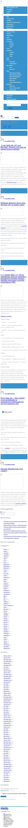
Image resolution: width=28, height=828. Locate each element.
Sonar (5, 637)
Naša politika (10, 9)
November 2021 (7, 743)
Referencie (6, 93)
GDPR (8, 13)
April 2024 (6, 689)
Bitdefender (9, 84)
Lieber (5, 607)
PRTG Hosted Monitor (15, 76)
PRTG (8, 71)
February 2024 (7, 693)
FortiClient (6, 584)
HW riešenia (7, 91)
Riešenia (11, 43)
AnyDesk (6, 553)
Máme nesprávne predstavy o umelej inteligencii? (15, 525)
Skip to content (4, 807)
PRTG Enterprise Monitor (16, 74)
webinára (7, 448)
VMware (6, 642)
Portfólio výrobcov (11, 31)
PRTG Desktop (13, 78)
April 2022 (6, 734)
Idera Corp (12, 69)
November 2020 (7, 766)
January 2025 (7, 672)
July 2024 (6, 683)
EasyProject (6, 577)
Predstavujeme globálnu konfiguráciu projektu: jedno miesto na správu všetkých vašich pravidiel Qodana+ (15, 532)
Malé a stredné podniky (15, 87)
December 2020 (7, 764)
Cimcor (8, 48)
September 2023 (7, 702)
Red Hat (5, 624)
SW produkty (7, 30)
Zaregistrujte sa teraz (12, 182)
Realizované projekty (11, 99)
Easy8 (8, 37)
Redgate (5, 626)
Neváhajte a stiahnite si (21, 503)
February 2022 (7, 738)
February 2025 (7, 670)
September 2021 (7, 747)
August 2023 (7, 704)
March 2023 (6, 713)
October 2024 (7, 678)
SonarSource (9, 41)
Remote (11, 54)
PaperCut (6, 620)
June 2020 (6, 775)
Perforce (5, 622)
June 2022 (6, 730)
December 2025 (7, 659)
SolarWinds (6, 635)
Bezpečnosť (6, 564)
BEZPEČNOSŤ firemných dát (13, 22)
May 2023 (6, 710)
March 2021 (6, 758)
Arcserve (6, 556)
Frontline (12, 52)
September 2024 (7, 680)
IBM (5, 596)
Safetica (5, 627)
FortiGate (6, 586)
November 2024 (7, 676)
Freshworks (6, 590)
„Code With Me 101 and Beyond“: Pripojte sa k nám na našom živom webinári (13, 147)
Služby (5, 15)
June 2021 (6, 753)
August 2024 (7, 682)
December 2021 (7, 742)
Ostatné (5, 616)
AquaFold (6, 554)
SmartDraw (6, 633)
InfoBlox (6, 601)
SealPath (6, 629)
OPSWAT (6, 614)
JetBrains (9, 33)
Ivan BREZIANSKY (10, 141)
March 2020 (6, 781)
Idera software (10, 65)
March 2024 (6, 691)
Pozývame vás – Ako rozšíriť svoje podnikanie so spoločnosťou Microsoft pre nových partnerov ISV (13, 401)
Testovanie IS (10, 28)
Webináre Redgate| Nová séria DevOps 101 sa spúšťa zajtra (13, 204)
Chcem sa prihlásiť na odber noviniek (9, 788)
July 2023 (6, 706)
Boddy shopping (10, 26)
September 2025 (7, 665)
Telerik (5, 639)
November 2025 (7, 661)
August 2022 (7, 727)
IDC (5, 598)
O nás (5, 5)
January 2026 (7, 657)
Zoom (8, 58)
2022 (9, 126)
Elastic (5, 579)
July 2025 (6, 667)
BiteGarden (6, 568)
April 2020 (6, 779)
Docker (5, 575)
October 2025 (7, 663)
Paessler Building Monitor (15, 82)
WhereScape (6, 644)
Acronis (5, 549)
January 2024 (7, 695)
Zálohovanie (6, 648)
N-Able (5, 611)
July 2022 (6, 728)
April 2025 (6, 669)
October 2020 (7, 768)
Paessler (5, 618)
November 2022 (7, 721)
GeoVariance (7, 592)
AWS (5, 558)
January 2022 (7, 740)
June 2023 (6, 708)
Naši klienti (9, 97)
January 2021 (7, 762)
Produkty (12, 44)
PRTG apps (12, 80)
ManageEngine (10, 35)
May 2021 (6, 755)
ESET (8, 59)
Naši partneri (10, 95)
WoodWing (9, 39)
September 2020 (7, 770)
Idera (11, 67)
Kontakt (6, 103)
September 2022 (7, 725)
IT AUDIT (9, 20)
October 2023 (7, 700)
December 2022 (7, 719)
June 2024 (6, 685)
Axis (5, 560)
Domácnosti (12, 61)
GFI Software (7, 594)
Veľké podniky (13, 89)
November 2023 (7, 698)
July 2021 (6, 751)
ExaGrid (5, 583)
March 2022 (6, 736)
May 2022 (6, 732)
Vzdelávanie (7, 101)
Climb (5, 571)
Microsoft (6, 609)
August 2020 (7, 771)
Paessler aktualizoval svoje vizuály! (12, 470)
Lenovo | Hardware (8, 605)
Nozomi (5, 613)
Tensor (11, 56)
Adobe (5, 551)
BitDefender (6, 566)
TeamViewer (9, 50)
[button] (4, 809)
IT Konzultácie (10, 24)
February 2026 (7, 655)
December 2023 (7, 697)
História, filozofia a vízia (12, 7)
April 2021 (6, 756)
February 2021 (7, 760)
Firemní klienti (13, 63)
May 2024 (6, 687)
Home (5, 126)
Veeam (5, 641)
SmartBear (6, 631)
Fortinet (5, 588)
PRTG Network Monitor (15, 73)
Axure (5, 562)
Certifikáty (9, 11)
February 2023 (7, 715)
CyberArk (6, 573)
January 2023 (7, 717)
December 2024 (7, 674)
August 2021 (7, 749)
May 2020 (6, 777)
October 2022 (7, 723)
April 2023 (6, 712)
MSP (8, 16)
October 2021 (7, 745)
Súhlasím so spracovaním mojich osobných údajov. (14, 793)
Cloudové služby (10, 18)
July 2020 (6, 773)
